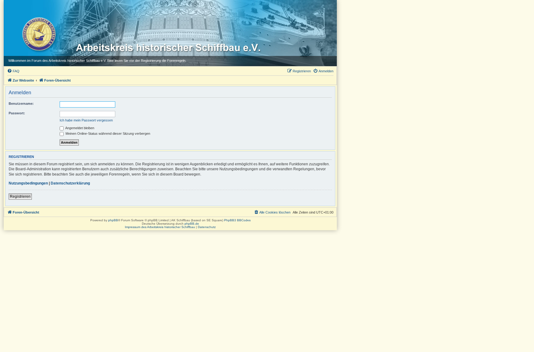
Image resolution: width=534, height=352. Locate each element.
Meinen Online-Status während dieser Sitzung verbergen (107, 133)
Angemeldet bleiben (79, 128)
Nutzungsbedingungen (28, 183)
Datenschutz (207, 227)
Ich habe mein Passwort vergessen (86, 120)
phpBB (113, 220)
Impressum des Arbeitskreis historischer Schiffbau (160, 227)
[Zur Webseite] (38, 34)
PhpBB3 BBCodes (237, 220)
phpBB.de (191, 223)
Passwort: (17, 113)
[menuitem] (13, 71)
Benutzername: (21, 103)
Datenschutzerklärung (70, 183)
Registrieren (20, 196)
